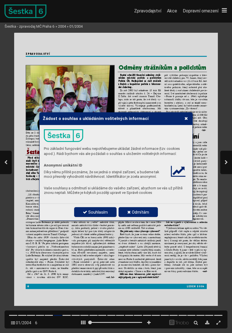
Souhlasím (97, 212)
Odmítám (140, 212)
